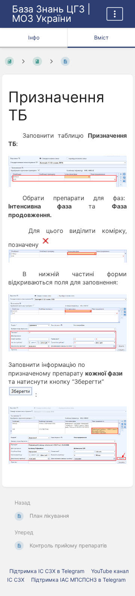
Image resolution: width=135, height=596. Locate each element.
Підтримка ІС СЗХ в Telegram (46, 571)
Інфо (33, 37)
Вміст (101, 37)
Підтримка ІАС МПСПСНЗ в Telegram (78, 579)
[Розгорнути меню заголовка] (114, 14)
